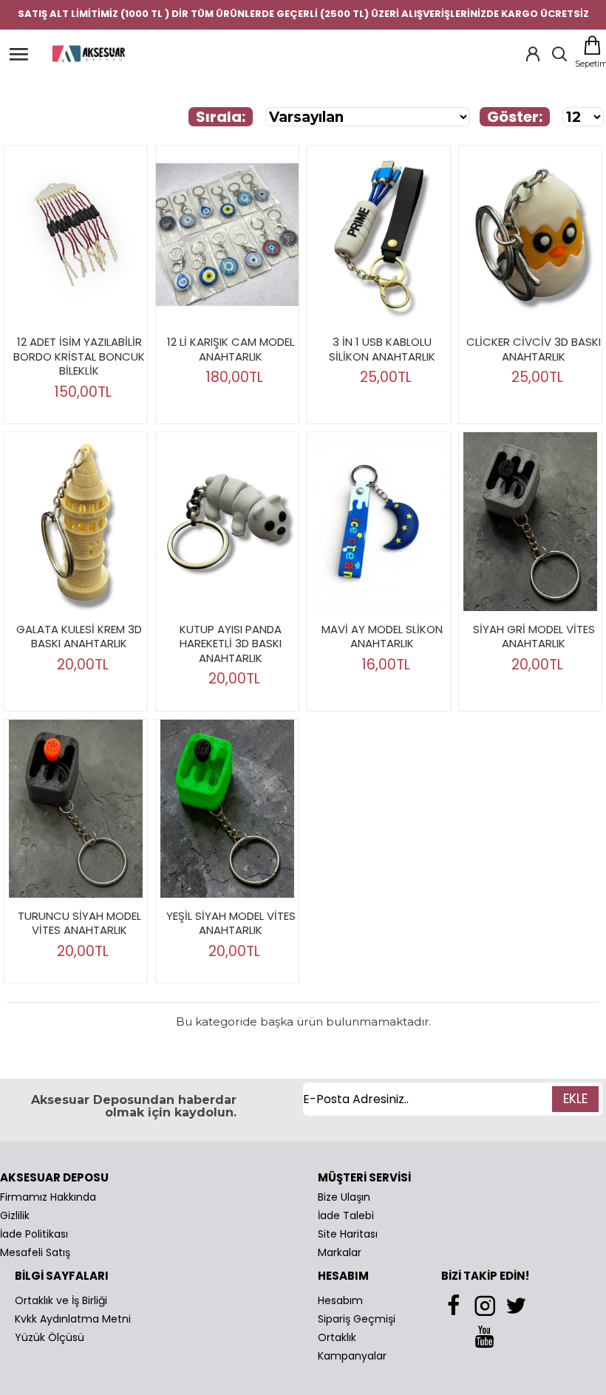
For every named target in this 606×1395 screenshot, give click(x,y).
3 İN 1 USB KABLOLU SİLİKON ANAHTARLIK (382, 349)
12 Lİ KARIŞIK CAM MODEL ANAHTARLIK (230, 349)
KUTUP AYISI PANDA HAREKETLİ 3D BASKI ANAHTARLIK (231, 644)
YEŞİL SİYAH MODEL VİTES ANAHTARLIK (231, 923)
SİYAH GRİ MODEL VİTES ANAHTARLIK (534, 636)
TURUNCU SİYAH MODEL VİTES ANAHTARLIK (79, 923)
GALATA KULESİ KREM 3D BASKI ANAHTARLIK (79, 636)
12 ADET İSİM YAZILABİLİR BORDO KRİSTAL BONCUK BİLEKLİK (79, 356)
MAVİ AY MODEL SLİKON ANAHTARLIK (382, 636)
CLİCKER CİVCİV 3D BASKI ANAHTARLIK (533, 349)
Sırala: (220, 116)
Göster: (514, 116)
